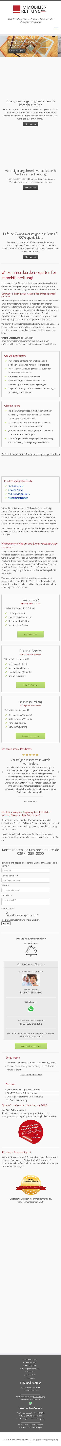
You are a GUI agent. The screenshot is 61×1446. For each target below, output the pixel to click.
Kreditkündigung (15, 486)
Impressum (31, 1378)
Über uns (30, 1372)
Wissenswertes (30, 1365)
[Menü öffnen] (56, 29)
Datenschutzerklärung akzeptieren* (22, 915)
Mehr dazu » (30, 124)
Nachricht (6, 895)
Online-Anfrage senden (30, 1046)
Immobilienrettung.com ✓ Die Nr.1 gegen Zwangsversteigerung (34, 1440)
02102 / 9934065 (36, 1416)
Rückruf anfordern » (31, 685)
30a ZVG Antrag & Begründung (22, 1093)
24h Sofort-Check (30, 1359)
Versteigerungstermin (18, 497)
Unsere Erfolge (30, 1362)
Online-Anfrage (39, 1397)
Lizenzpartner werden (30, 1369)
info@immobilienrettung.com (33, 1419)
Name (5, 866)
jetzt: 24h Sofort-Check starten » (24, 51)
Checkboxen (7, 908)
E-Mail (5, 885)
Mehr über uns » (30, 634)
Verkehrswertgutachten (19, 493)
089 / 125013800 (30, 853)
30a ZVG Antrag (15, 490)
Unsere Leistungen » (30, 736)
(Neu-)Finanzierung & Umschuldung (24, 1089)
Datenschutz (31, 1375)
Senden (6, 923)
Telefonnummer (9, 875)
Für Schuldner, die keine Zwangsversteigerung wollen (28, 454)
